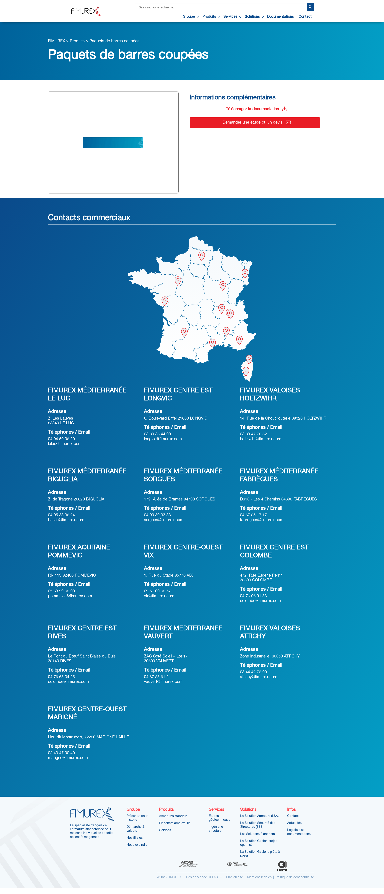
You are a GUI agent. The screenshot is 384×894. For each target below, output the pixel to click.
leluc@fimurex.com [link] (65, 444)
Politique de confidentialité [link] (295, 877)
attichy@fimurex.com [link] (258, 677)
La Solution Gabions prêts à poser (260, 854)
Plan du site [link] (234, 877)
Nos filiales (135, 838)
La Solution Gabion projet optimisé (258, 843)
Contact (293, 816)
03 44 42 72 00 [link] (253, 672)
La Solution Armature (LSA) (259, 816)
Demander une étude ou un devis (252, 122)
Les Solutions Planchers (257, 834)
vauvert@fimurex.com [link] (163, 682)
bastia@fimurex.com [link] (66, 520)
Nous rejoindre (137, 845)
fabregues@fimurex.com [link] (261, 520)
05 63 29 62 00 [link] (61, 591)
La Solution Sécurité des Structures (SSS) (257, 825)
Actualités (294, 823)
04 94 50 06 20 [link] (61, 439)
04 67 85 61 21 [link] (157, 677)
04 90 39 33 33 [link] (157, 515)
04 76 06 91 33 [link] (253, 596)
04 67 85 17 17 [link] (253, 515)
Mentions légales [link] (259, 877)
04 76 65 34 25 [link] (61, 677)
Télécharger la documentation (252, 109)
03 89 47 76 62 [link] (253, 434)
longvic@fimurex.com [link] (163, 439)
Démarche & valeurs (135, 829)
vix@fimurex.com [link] (159, 596)
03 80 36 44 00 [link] (157, 434)
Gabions (165, 830)
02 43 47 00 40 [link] (61, 753)
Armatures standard (173, 816)
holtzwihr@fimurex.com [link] (260, 439)
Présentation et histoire (137, 818)
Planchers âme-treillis (174, 823)
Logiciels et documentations (299, 832)
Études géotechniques (219, 818)
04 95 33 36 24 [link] (61, 515)
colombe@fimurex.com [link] (260, 601)
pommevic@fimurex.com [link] (70, 596)
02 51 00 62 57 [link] (157, 591)
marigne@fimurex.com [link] (68, 758)
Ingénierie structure (216, 829)
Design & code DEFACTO (204, 877)
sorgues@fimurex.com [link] (163, 520)
